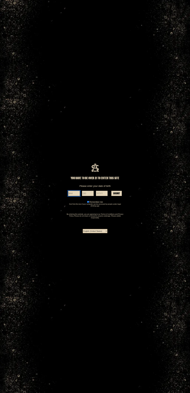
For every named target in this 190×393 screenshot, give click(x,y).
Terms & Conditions (108, 214)
